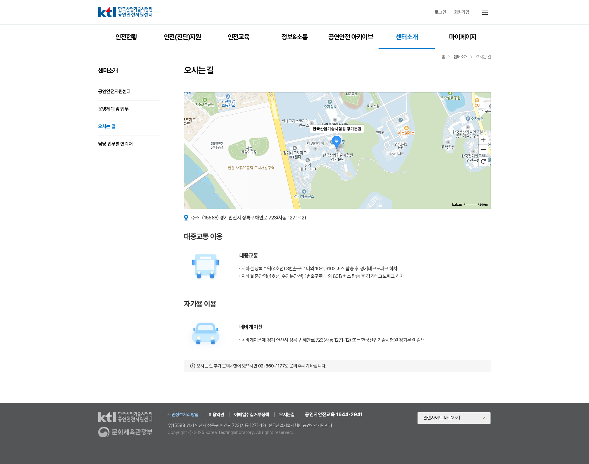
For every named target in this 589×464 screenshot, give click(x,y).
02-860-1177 (271, 366)
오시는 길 (106, 126)
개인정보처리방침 (182, 414)
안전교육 (238, 37)
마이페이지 (462, 37)
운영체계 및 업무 (113, 109)
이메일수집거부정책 (251, 414)
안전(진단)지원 (182, 37)
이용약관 (216, 414)
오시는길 (286, 414)
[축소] (483, 149)
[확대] (483, 139)
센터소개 (407, 37)
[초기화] (483, 161)
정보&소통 (294, 37)
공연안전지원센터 (114, 91)
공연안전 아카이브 (350, 37)
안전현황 (126, 37)
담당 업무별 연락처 (115, 144)
